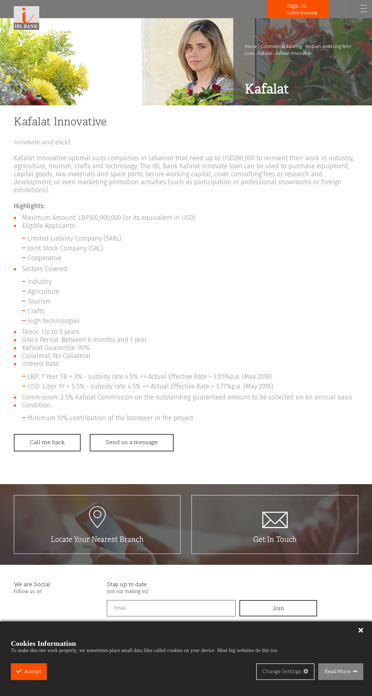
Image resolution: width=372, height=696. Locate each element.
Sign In (302, 9)
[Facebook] (19, 606)
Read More (337, 672)
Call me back (47, 442)
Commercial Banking (281, 46)
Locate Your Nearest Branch (97, 539)
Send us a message (132, 442)
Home (250, 46)
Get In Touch (275, 539)
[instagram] (34, 606)
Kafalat (265, 53)
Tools (264, 9)
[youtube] (48, 606)
